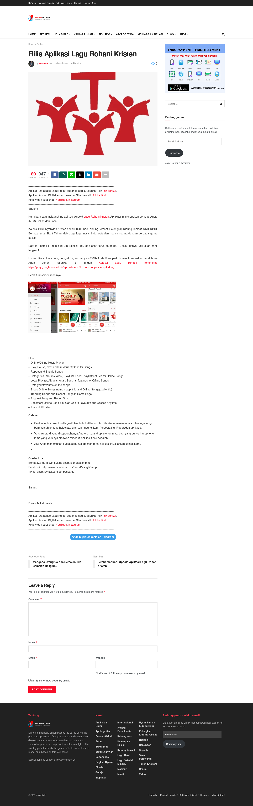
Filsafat (100, 767)
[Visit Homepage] (39, 18)
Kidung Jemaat (126, 750)
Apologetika (125, 34)
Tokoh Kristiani (148, 763)
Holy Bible (61, 34)
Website (100, 657)
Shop (183, 34)
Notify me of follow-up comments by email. (121, 673)
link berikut (109, 191)
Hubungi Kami (89, 2)
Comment (35, 599)
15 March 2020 (61, 63)
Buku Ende (102, 746)
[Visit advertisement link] (195, 68)
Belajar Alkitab (104, 736)
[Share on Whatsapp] (63, 174)
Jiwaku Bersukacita (124, 729)
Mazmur (121, 769)
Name (32, 642)
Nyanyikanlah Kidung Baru (147, 724)
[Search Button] (223, 34)
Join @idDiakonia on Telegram (94, 537)
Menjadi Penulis (46, 2)
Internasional (125, 722)
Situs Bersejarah (145, 756)
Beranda (32, 2)
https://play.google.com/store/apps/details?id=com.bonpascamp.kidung (71, 267)
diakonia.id (41, 794)
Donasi (77, 2)
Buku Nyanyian (104, 751)
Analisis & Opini (101, 724)
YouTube (61, 200)
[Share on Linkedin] (88, 174)
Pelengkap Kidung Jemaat (148, 732)
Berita (99, 741)
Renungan (105, 34)
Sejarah (143, 750)
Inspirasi (101, 777)
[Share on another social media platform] (105, 174)
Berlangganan (174, 744)
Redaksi (44, 34)
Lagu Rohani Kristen (96, 216)
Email (32, 657)
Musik (120, 774)
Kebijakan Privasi (64, 2)
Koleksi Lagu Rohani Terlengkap (128, 263)
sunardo (43, 63)
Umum (142, 769)
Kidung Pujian (83, 34)
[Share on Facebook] (55, 174)
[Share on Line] (71, 174)
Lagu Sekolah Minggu (125, 762)
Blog (170, 34)
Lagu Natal (123, 755)
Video (142, 774)
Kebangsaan (124, 736)
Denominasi (102, 757)
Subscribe (174, 153)
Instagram (74, 200)
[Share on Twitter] (80, 174)
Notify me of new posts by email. (50, 680)
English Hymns (104, 762)
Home (32, 34)
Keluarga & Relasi (150, 34)
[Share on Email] (97, 174)
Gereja (99, 772)
